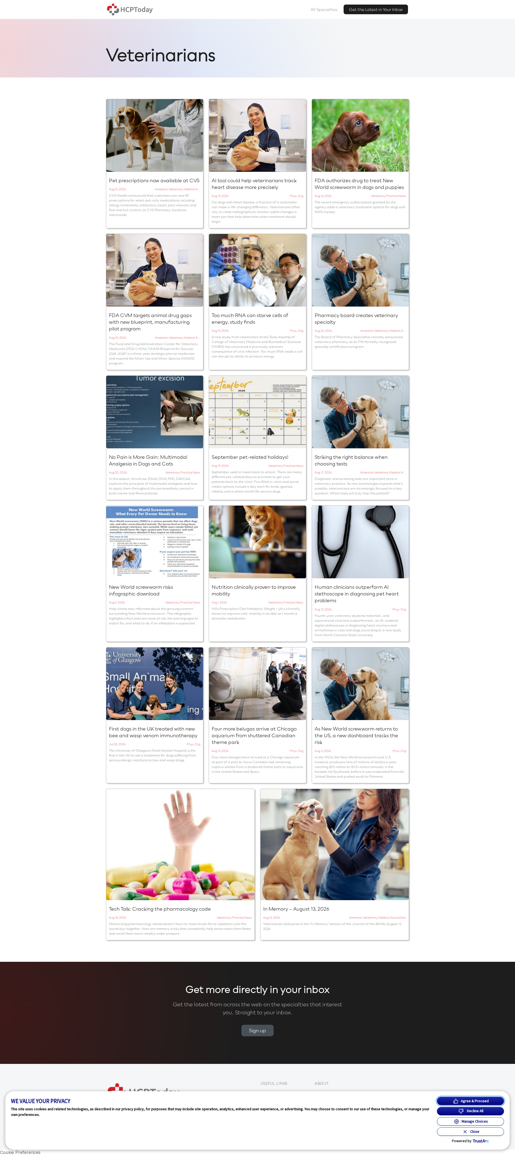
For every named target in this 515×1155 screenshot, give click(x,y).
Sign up (257, 1030)
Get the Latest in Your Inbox (376, 9)
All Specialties (324, 9)
